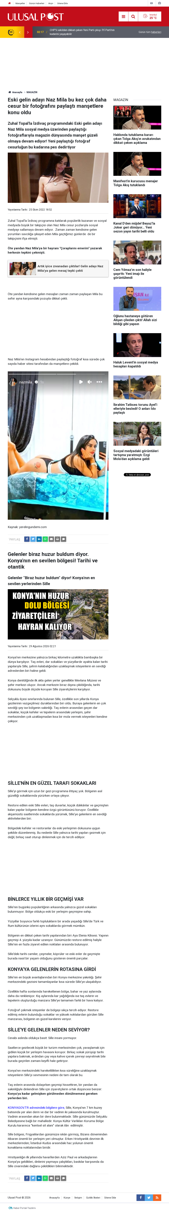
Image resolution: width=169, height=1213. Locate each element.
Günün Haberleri (36, 3)
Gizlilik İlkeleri (93, 1197)
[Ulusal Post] (36, 16)
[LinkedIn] (39, 539)
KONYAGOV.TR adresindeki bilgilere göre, (37, 1108)
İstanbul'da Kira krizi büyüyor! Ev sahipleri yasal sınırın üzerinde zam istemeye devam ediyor (86, 32)
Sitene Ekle (62, 3)
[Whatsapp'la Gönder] (45, 539)
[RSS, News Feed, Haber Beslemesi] (157, 1197)
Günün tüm (150, 32)
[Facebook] (27, 539)
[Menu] (123, 17)
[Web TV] (151, 3)
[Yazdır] (57, 539)
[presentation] (20, 32)
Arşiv (50, 3)
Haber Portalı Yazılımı (24, 1208)
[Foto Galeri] (159, 3)
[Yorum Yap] (63, 539)
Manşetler (20, 3)
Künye (67, 1197)
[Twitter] (33, 539)
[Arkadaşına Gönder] (51, 539)
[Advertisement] (84, 63)
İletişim (78, 1197)
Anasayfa (54, 1197)
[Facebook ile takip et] (140, 1197)
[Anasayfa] (9, 3)
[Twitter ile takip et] (149, 1197)
